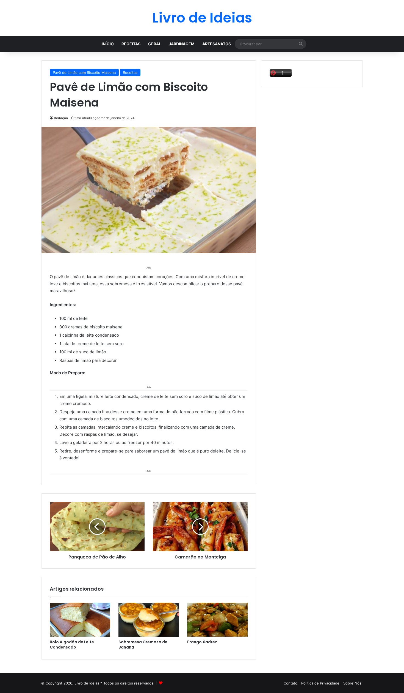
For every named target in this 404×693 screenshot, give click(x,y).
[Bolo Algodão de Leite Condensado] (80, 620)
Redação (61, 118)
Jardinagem (182, 43)
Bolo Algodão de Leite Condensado (72, 644)
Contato (290, 683)
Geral (154, 43)
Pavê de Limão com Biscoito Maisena (84, 72)
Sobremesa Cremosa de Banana (142, 644)
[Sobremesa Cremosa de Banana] (148, 620)
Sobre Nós (352, 683)
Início (108, 43)
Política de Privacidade (320, 683)
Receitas (130, 43)
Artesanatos (216, 43)
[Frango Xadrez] (217, 620)
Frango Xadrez (202, 642)
